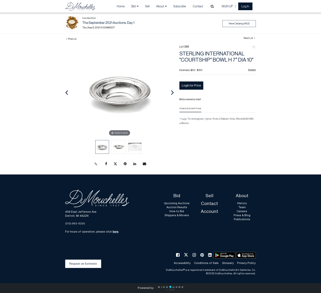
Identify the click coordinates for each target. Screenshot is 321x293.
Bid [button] (133, 6)
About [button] (160, 6)
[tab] (190, 109)
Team (242, 207)
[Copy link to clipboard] (96, 164)
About (242, 195)
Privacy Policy (246, 263)
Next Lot (248, 38)
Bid (176, 195)
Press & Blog (242, 215)
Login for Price (191, 85)
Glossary (228, 263)
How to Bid (177, 211)
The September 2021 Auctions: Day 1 (108, 23)
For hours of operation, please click (92, 231)
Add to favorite (254, 47)
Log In (245, 6)
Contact (198, 6)
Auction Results (177, 207)
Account (209, 211)
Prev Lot (72, 39)
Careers (242, 211)
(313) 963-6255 (75, 223)
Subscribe (179, 6)
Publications (242, 219)
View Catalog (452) (239, 23)
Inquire (252, 70)
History (242, 203)
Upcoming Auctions (177, 203)
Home (121, 6)
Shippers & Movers (177, 215)
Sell (147, 6)
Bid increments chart (190, 99)
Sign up (227, 6)
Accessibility (182, 263)
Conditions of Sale (206, 263)
